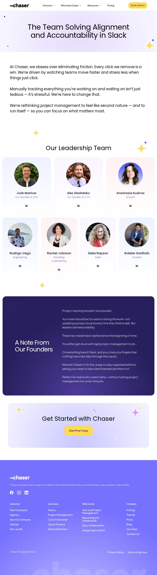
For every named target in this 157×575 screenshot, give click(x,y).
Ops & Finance (56, 524)
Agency (14, 514)
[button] (49, 5)
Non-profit (16, 528)
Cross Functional (57, 519)
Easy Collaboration (93, 525)
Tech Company (18, 509)
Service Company (20, 519)
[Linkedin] (26, 492)
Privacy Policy (116, 552)
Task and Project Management (91, 511)
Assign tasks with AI (93, 530)
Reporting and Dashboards (90, 519)
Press (129, 519)
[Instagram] (19, 492)
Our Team (132, 528)
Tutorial (130, 514)
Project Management (60, 514)
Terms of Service (137, 552)
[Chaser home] (19, 5)
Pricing (110, 5)
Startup (14, 524)
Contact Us (132, 533)
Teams (52, 509)
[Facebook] (11, 492)
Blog (129, 524)
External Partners (58, 528)
